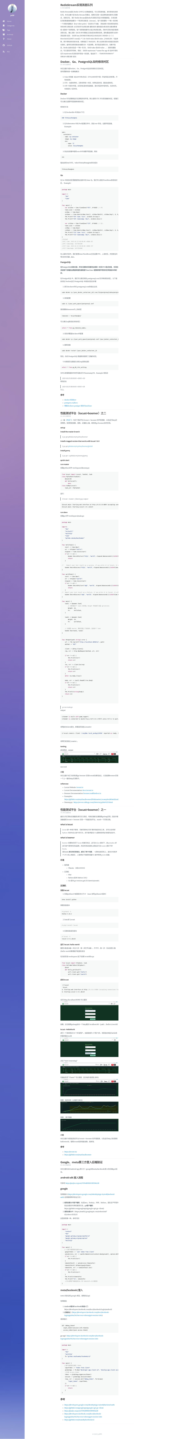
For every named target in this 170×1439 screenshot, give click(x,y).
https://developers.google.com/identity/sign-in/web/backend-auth (89, 1405)
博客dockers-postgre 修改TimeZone (78, 406)
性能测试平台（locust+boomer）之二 (83, 413)
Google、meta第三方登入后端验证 (81, 1162)
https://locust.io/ (70, 1152)
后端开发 (67, 8)
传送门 (69, 420)
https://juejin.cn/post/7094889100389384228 (82, 1183)
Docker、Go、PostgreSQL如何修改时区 (84, 62)
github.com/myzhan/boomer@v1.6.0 (80, 446)
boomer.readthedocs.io (92, 793)
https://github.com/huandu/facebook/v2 (79, 1420)
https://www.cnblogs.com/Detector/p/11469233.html (93, 802)
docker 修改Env (70, 400)
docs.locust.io (87, 790)
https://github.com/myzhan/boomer (77, 1155)
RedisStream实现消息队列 (76, 5)
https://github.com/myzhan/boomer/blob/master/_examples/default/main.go (93, 799)
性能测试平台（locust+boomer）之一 (83, 810)
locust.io (80, 787)
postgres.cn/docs (71, 403)
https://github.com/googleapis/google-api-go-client (83, 1408)
